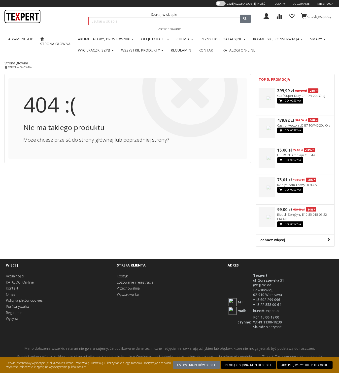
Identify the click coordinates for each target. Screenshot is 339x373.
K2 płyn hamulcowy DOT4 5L (297, 185)
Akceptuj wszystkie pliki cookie (304, 365)
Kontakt (12, 288)
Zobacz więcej (272, 240)
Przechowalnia (128, 288)
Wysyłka (12, 318)
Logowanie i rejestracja (135, 282)
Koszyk (122, 276)
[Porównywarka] (279, 15)
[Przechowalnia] (292, 15)
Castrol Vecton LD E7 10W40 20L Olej (304, 125)
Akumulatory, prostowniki (104, 39)
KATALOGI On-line (20, 282)
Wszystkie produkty (141, 50)
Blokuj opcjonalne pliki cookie (248, 365)
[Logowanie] (266, 15)
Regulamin (14, 312)
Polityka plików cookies (24, 300)
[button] (279, 3)
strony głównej (96, 139)
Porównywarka (17, 306)
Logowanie (301, 3)
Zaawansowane (169, 29)
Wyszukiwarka (128, 294)
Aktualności (15, 276)
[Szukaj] (245, 19)
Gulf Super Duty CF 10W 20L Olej (301, 95)
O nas (10, 294)
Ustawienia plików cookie (196, 365)
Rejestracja (325, 3)
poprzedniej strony (145, 139)
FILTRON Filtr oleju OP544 (296, 155)
